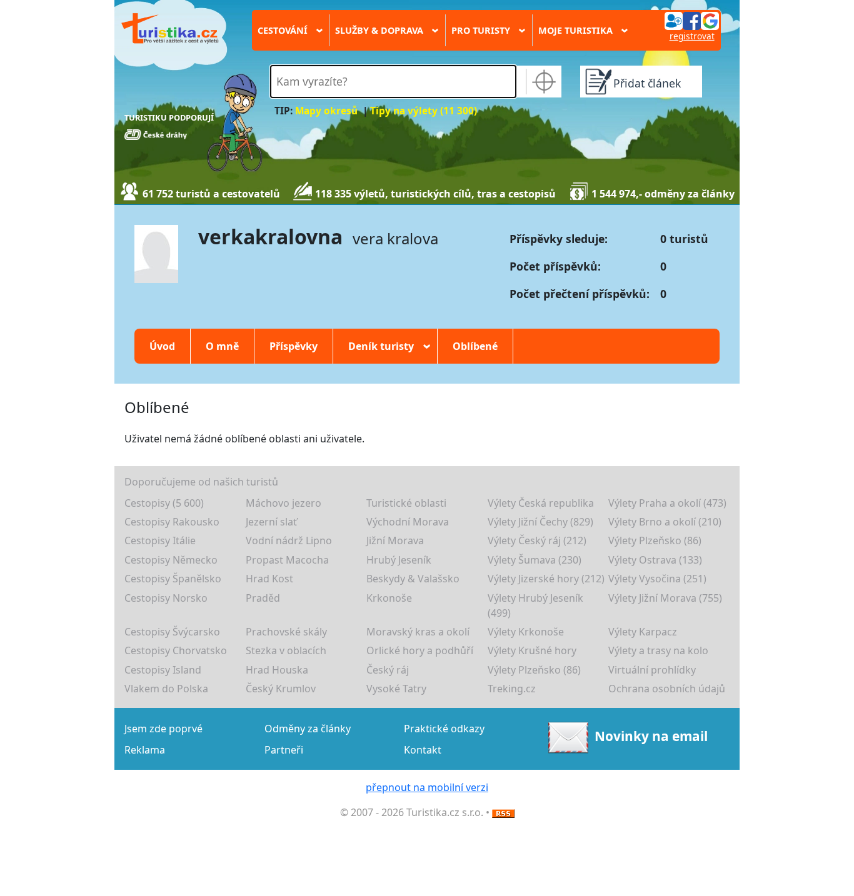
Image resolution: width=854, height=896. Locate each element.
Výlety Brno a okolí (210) (664, 522)
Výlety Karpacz (642, 632)
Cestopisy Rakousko (171, 522)
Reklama (144, 750)
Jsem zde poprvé (163, 728)
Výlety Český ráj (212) (537, 540)
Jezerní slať (271, 522)
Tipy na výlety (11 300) (423, 110)
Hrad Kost (269, 578)
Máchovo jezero (283, 503)
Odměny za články (307, 728)
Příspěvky (293, 346)
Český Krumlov (281, 688)
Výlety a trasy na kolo (658, 650)
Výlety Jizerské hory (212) (546, 578)
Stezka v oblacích (286, 650)
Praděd (263, 598)
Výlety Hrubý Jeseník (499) (535, 605)
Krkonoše (389, 598)
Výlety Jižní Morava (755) (665, 598)
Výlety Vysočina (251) (657, 578)
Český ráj (387, 670)
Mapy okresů (326, 110)
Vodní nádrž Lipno (289, 540)
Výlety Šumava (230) (534, 560)
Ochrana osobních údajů (666, 688)
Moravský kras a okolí (418, 632)
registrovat (692, 36)
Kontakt (422, 750)
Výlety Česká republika (541, 503)
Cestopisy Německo (171, 560)
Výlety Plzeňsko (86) (654, 540)
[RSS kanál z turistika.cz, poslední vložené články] (503, 812)
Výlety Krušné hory (532, 650)
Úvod (162, 346)
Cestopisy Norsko (166, 598)
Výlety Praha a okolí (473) (667, 503)
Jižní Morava (395, 540)
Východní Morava (407, 522)
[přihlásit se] (691, 20)
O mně (222, 346)
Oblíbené (475, 346)
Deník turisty (385, 346)
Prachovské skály (286, 632)
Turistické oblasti (406, 503)
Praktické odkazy (444, 728)
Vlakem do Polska (166, 688)
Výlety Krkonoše (526, 632)
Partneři (283, 750)
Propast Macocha (287, 560)
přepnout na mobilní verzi (427, 787)
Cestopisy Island (162, 670)
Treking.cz (512, 688)
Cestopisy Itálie (160, 540)
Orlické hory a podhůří (419, 650)
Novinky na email (651, 736)
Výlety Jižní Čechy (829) (540, 522)
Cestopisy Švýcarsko (172, 632)
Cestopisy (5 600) (164, 503)
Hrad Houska (277, 670)
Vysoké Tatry (396, 688)
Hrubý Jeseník (398, 560)
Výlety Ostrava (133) (655, 560)
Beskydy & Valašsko (413, 578)
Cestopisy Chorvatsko (175, 650)
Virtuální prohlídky (652, 670)
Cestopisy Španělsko (172, 578)
